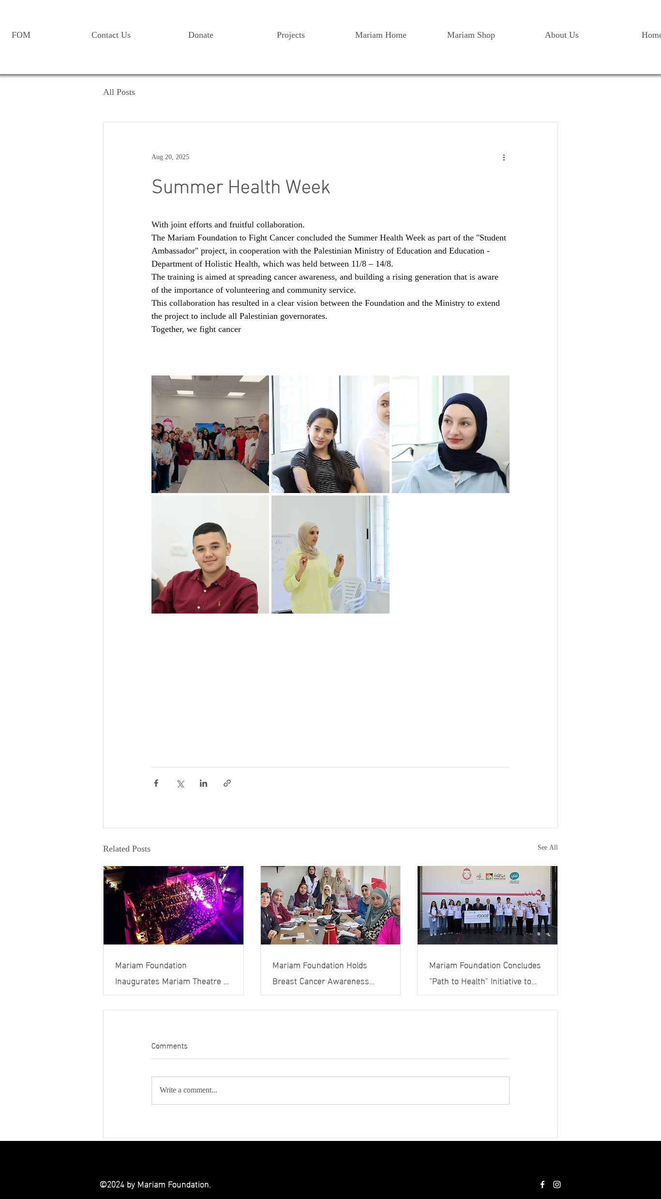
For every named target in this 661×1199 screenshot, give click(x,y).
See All (548, 848)
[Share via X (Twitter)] (179, 783)
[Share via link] (227, 783)
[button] (561, 31)
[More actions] (504, 157)
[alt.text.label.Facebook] (542, 1184)
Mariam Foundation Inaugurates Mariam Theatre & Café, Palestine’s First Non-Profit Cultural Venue (172, 972)
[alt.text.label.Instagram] (557, 1184)
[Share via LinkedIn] (203, 783)
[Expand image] (210, 434)
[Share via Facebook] (156, 783)
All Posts (119, 93)
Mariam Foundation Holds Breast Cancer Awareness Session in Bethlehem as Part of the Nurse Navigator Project (328, 972)
